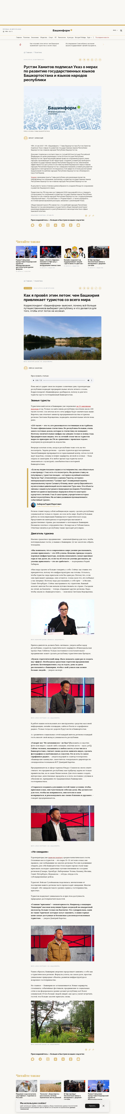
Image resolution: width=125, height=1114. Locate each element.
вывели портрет (55, 857)
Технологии (62, 37)
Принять (92, 1106)
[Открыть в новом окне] (32, 225)
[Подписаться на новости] (78, 225)
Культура (70, 37)
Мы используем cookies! (33, 1103)
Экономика (35, 37)
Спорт (51, 37)
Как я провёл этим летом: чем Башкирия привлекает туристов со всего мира (44, 44)
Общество (43, 37)
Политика (26, 37)
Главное (19, 37)
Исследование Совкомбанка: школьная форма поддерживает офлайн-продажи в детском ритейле (81, 45)
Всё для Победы (80, 37)
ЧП (55, 37)
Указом (33, 177)
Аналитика (38, 281)
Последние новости (102, 37)
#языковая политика (38, 215)
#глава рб (50, 215)
